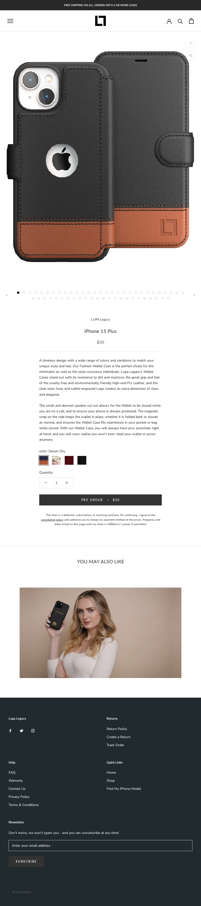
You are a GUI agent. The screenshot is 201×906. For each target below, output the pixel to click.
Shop (111, 780)
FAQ (12, 772)
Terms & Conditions (24, 805)
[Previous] (6, 295)
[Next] (194, 295)
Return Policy (117, 729)
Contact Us (17, 788)
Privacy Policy (19, 796)
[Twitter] (21, 730)
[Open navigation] (10, 21)
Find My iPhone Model (124, 788)
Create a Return (118, 737)
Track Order (115, 745)
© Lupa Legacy (21, 892)
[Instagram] (33, 730)
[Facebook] (10, 730)
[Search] (180, 21)
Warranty (16, 780)
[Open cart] (191, 21)
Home (111, 772)
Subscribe (26, 861)
